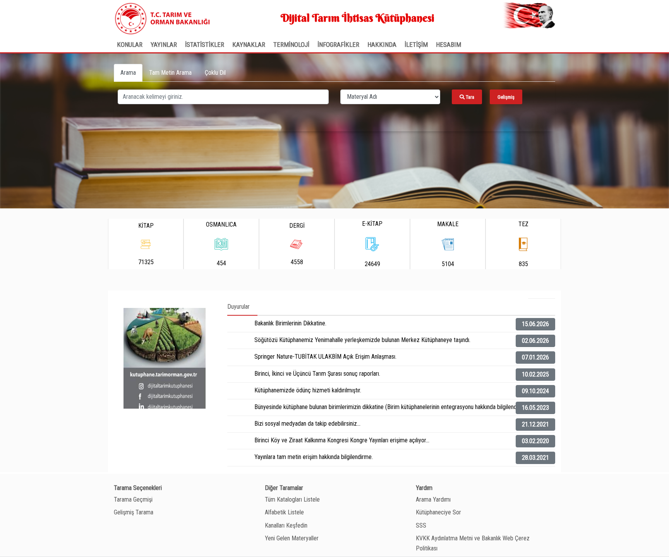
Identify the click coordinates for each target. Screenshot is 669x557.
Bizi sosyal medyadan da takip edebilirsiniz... (307, 423)
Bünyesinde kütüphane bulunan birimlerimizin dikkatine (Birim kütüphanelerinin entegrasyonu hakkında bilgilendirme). (392, 407)
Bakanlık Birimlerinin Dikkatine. (290, 323)
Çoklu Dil (215, 72)
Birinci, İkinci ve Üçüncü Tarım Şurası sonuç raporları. (317, 373)
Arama (128, 72)
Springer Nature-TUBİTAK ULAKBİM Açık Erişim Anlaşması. (325, 356)
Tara (469, 97)
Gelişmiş (506, 97)
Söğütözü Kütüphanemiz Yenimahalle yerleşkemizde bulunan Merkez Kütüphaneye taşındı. (362, 340)
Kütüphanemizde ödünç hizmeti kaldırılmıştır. (307, 390)
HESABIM (448, 44)
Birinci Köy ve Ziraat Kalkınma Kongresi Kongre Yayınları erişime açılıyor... (341, 440)
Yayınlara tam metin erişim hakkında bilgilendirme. (313, 457)
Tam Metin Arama (170, 72)
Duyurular (238, 306)
